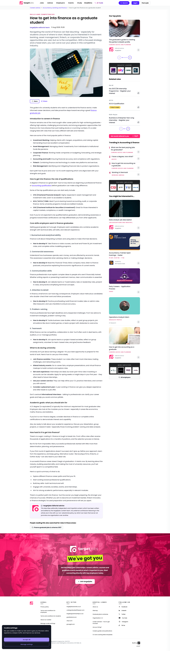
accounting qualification (42, 185)
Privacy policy (45, 607)
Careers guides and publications (102, 631)
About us (95, 607)
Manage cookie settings (48, 623)
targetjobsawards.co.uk (74, 606)
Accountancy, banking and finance (55, 8)
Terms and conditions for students (51, 616)
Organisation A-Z (98, 618)
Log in (135, 3)
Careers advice (35, 8)
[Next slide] (130, 57)
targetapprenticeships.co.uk (75, 614)
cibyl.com (69, 621)
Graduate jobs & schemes (100, 614)
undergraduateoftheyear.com (75, 610)
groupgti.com (71, 624)
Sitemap (95, 610)
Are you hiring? (97, 627)
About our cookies (46, 620)
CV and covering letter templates (102, 635)
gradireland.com (72, 617)
